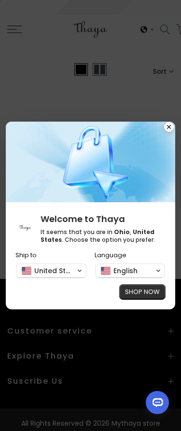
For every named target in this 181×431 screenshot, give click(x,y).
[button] (51, 270)
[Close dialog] (169, 128)
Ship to (26, 255)
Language (110, 255)
